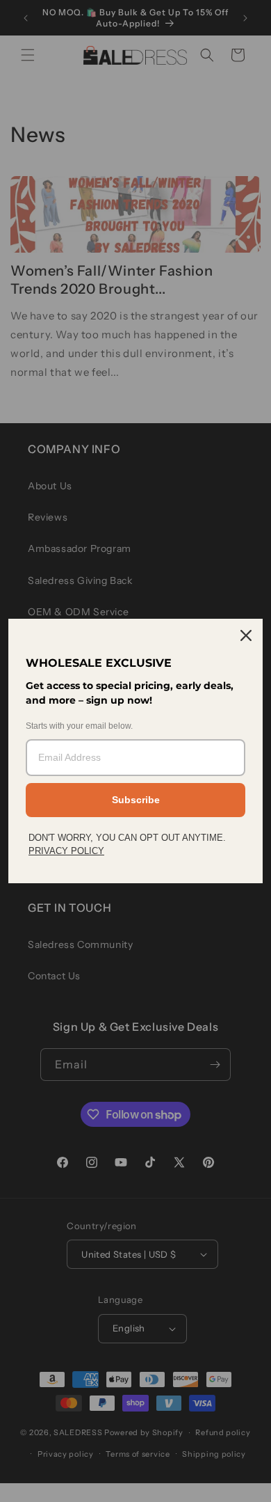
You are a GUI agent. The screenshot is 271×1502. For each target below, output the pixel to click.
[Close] (246, 635)
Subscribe (136, 799)
